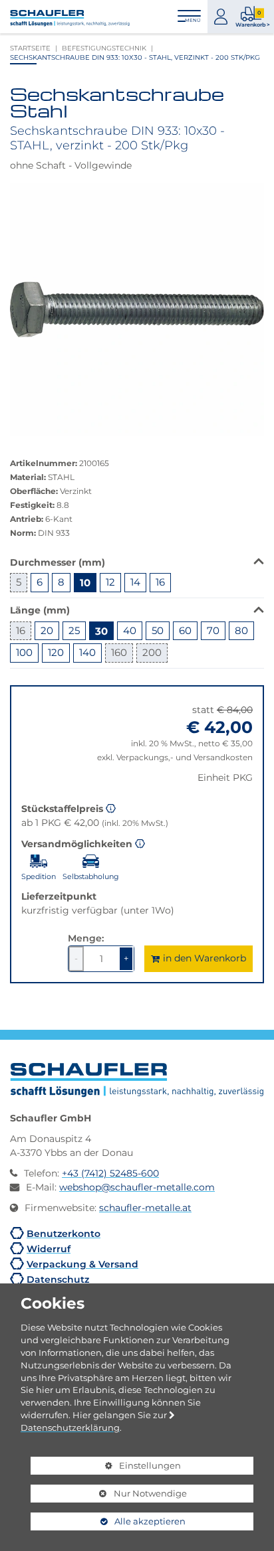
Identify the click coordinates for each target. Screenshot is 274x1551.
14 (135, 582)
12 (110, 582)
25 (74, 630)
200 (152, 652)
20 (47, 630)
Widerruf (48, 1248)
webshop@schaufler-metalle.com (137, 1187)
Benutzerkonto (63, 1233)
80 (241, 630)
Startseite (30, 48)
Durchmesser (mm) (57, 562)
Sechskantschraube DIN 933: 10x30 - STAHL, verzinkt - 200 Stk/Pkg (135, 57)
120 (56, 652)
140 (87, 652)
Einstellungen (106, 1467)
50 (158, 630)
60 (185, 630)
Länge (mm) (40, 609)
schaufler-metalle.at (145, 1208)
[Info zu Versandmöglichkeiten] (140, 842)
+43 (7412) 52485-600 (110, 1173)
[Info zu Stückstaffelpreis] (111, 807)
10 (85, 582)
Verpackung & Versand (82, 1263)
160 (119, 652)
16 (160, 582)
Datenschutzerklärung (70, 1427)
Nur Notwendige (109, 1495)
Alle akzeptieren (108, 1521)
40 (129, 630)
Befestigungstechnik (104, 48)
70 (213, 630)
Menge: (86, 937)
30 (101, 630)
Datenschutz (58, 1279)
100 (24, 652)
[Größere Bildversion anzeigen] (137, 309)
